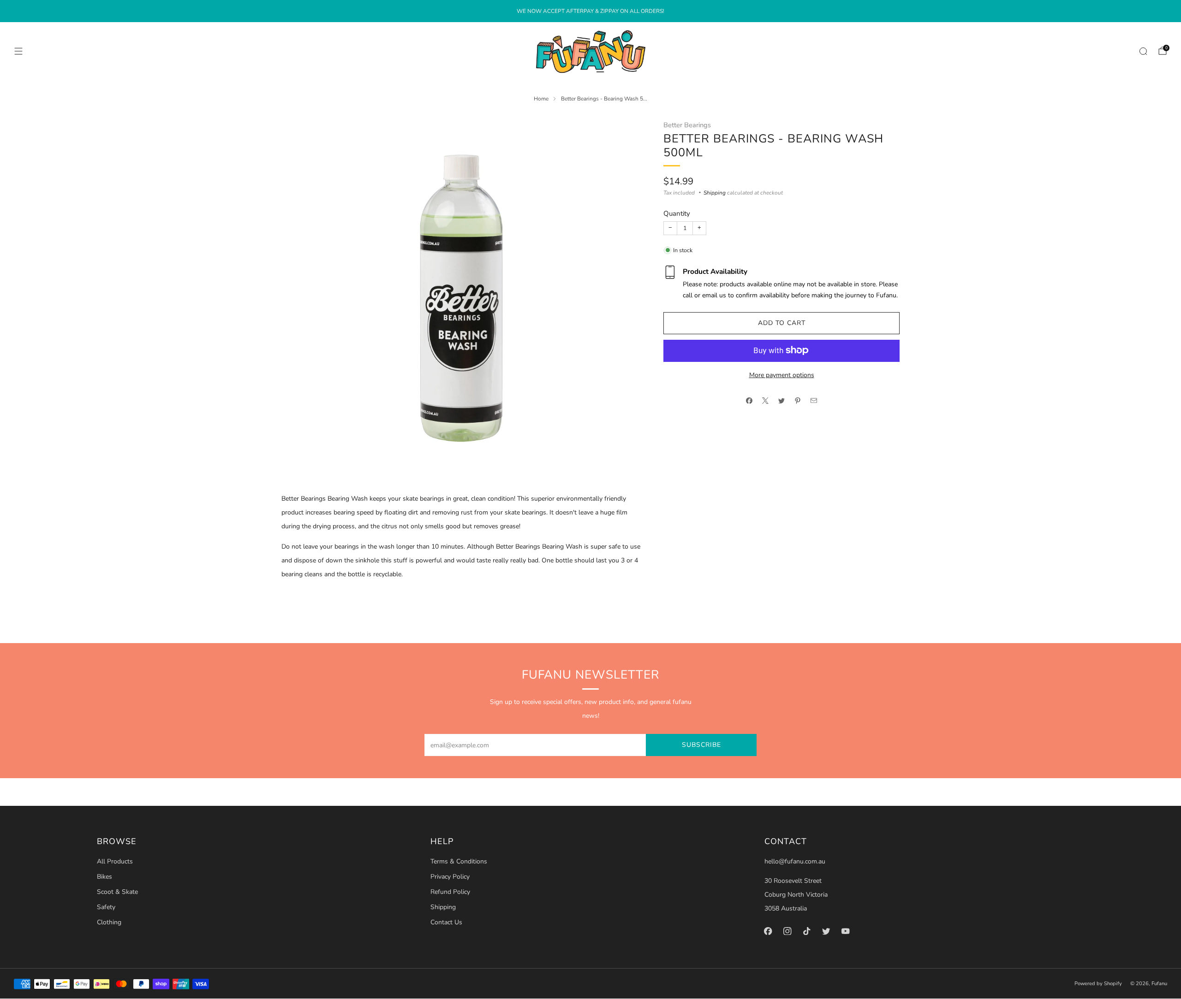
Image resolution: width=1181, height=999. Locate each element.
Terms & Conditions (458, 861)
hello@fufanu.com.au (794, 861)
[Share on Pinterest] (798, 400)
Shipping (715, 192)
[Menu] (18, 51)
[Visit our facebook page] (768, 930)
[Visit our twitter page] (826, 930)
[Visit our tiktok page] (807, 930)
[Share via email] (814, 400)
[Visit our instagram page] (787, 930)
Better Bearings (687, 125)
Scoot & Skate (117, 891)
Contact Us (446, 922)
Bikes (104, 876)
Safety (106, 907)
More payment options (781, 374)
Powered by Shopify (1098, 983)
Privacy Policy (450, 876)
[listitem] (590, 11)
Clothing (109, 922)
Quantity (676, 213)
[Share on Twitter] (782, 400)
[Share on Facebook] (749, 400)
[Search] (1143, 51)
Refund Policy (450, 891)
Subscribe (701, 744)
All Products (115, 861)
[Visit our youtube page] (845, 930)
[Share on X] (765, 400)
